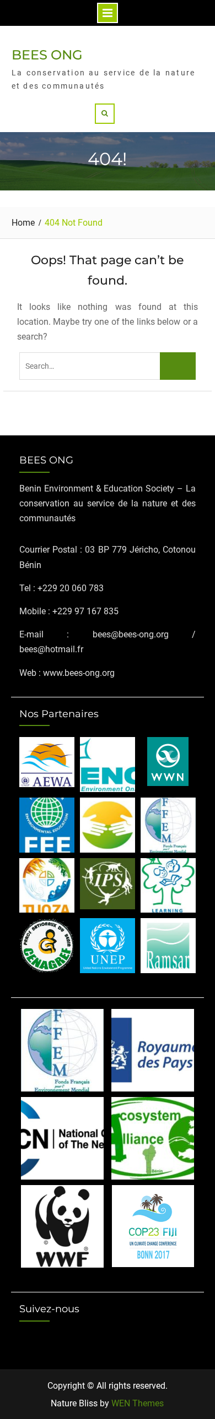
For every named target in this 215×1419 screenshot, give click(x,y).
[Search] (105, 113)
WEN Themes (137, 1403)
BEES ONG (47, 55)
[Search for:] (107, 366)
